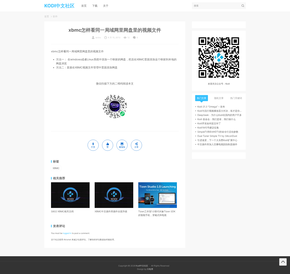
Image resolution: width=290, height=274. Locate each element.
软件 (55, 16)
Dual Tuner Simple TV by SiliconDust (217, 135)
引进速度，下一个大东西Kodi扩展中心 (217, 140)
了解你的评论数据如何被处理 (101, 239)
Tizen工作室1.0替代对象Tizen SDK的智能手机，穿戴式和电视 (156, 213)
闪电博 (150, 269)
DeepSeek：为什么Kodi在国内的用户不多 (219, 115)
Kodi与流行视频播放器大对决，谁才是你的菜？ (219, 110)
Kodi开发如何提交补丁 (209, 123)
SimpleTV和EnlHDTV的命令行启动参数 (217, 131)
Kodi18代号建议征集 (208, 127)
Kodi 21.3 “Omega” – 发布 (211, 106)
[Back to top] (283, 262)
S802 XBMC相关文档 (62, 211)
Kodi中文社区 (142, 265)
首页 (84, 5)
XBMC (56, 168)
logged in (67, 233)
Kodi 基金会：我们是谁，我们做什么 (216, 119)
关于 (105, 5)
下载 (95, 5)
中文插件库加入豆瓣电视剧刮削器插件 (217, 144)
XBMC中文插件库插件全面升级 (111, 211)
